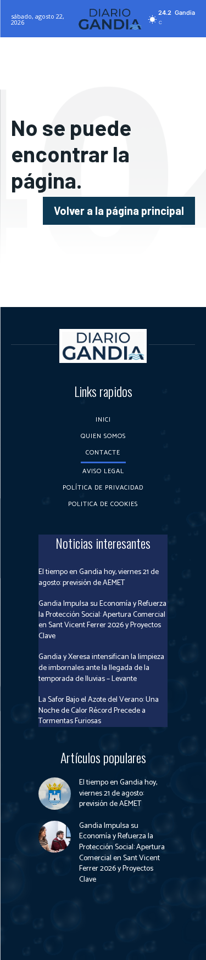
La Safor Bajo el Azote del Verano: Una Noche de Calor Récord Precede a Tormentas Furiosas (98, 711)
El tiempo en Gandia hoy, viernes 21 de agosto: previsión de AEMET (98, 577)
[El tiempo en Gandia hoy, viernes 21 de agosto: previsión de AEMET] (54, 793)
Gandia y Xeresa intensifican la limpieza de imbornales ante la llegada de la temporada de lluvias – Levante (101, 668)
